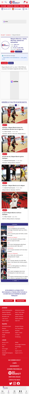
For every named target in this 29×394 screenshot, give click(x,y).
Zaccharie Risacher (6, 314)
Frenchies (22, 6)
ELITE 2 (5, 125)
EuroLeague (18, 9)
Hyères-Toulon (18, 332)
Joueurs (8, 35)
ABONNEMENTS (14, 366)
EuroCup (9, 232)
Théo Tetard (7, 131)
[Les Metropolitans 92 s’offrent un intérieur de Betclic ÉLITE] (4, 266)
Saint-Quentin (5, 330)
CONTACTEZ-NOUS (14, 380)
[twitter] (10, 383)
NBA (26, 9)
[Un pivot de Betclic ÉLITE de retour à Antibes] (4, 249)
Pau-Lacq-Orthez (19, 328)
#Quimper (4, 133)
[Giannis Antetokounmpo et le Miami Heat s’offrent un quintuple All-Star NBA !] (4, 276)
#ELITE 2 (10, 133)
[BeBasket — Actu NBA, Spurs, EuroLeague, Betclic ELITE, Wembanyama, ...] (14, 2)
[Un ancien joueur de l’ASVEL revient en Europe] (4, 233)
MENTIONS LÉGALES (14, 377)
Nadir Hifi (17, 320)
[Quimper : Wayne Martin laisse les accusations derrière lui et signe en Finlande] (14, 115)
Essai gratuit (20, 300)
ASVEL (3, 336)
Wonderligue (18, 346)
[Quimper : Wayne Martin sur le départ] (14, 173)
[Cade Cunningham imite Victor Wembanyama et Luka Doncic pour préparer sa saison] (4, 271)
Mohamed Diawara (19, 310)
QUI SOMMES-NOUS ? (14, 360)
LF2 (16, 348)
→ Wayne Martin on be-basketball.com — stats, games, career (14, 58)
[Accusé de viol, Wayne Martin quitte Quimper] (14, 144)
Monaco (4, 328)
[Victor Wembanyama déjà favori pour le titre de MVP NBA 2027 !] (4, 244)
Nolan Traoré (5, 320)
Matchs (16, 6)
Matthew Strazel (19, 314)
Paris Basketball (6, 332)
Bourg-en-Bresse (19, 326)
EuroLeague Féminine (20, 344)
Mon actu (10, 6)
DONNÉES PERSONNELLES (14, 369)
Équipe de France (12, 237)
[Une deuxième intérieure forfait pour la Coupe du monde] (4, 239)
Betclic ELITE (7, 9)
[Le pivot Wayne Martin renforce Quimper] (14, 200)
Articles (11, 63)
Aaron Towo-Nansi (19, 312)
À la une (3, 6)
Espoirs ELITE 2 (19, 353)
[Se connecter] (27, 2)
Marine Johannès (19, 318)
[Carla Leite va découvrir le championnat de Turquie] (4, 255)
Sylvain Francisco (19, 316)
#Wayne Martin (22, 133)
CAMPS (14, 363)
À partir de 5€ (8, 300)
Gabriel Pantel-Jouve (9, 160)
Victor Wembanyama (7, 310)
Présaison (10, 248)
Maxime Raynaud (6, 312)
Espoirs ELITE (18, 350)
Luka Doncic (5, 318)
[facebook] (18, 383)
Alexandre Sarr (5, 316)
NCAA (8, 259)
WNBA (16, 342)
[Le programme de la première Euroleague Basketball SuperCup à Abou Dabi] (4, 228)
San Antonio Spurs (6, 326)
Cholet (3, 334)
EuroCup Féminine (12, 253)
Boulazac (17, 330)
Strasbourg (17, 336)
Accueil (3, 35)
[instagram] (14, 383)
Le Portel (17, 334)
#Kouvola (14, 133)
